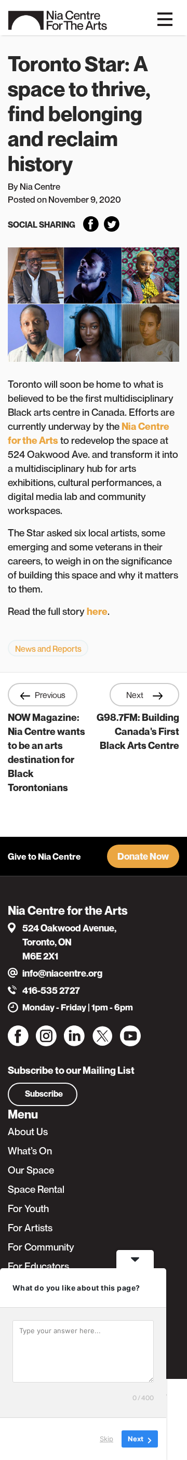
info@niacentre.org (62, 973)
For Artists (30, 1227)
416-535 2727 (51, 990)
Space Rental (36, 1189)
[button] (143, 856)
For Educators (38, 1266)
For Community (41, 1247)
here (97, 611)
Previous (50, 695)
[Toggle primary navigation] (165, 18)
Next (135, 695)
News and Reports (48, 648)
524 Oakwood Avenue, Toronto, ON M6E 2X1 (69, 942)
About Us (28, 1131)
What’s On (30, 1150)
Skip (106, 1439)
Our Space (31, 1170)
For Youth (28, 1208)
